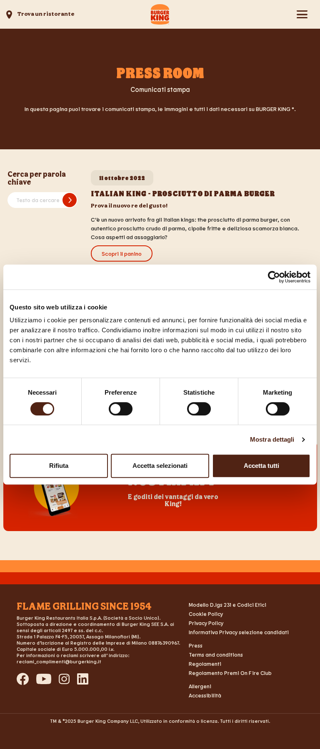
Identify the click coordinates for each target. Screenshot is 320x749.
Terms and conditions (216, 654)
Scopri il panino (122, 253)
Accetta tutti (261, 465)
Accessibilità (205, 695)
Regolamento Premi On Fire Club (230, 673)
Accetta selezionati (160, 465)
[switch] (120, 408)
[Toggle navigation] (301, 14)
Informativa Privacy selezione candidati (239, 632)
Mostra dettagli (272, 439)
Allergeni (200, 686)
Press (195, 645)
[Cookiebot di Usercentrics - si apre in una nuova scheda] (274, 277)
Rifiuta (58, 465)
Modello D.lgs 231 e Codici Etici (227, 604)
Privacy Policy (206, 623)
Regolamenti (205, 663)
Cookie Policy (206, 614)
